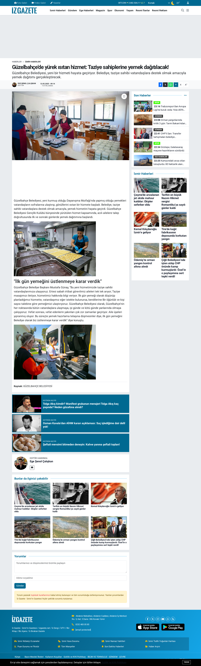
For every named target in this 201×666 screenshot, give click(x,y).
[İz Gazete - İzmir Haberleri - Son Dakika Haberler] (24, 10)
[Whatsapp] (168, 619)
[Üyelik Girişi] (187, 3)
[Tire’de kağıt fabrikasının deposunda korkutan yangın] (32, 526)
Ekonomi (119, 10)
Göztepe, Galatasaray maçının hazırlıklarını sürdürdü (169, 149)
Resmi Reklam (159, 10)
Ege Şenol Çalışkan (41, 461)
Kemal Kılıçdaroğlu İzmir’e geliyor (107, 506)
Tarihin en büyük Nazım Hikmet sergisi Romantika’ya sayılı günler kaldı (69, 509)
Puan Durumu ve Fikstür (28, 646)
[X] (152, 619)
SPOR (157, 102)
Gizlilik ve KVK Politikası (75, 657)
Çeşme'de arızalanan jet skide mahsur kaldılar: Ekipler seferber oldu (30, 509)
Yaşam (129, 10)
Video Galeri (40, 3)
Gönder (20, 585)
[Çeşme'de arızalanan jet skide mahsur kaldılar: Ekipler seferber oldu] (32, 493)
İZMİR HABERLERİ (33, 62)
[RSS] (173, 619)
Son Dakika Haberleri (114, 646)
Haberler (17, 62)
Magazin (100, 10)
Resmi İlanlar (143, 10)
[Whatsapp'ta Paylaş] (170, 84)
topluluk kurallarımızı (41, 595)
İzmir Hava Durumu (70, 641)
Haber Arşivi (154, 646)
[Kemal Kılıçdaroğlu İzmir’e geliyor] (109, 493)
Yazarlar (56, 3)
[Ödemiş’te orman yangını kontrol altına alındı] (71, 526)
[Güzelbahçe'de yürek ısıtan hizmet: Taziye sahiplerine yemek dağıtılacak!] (70, 125)
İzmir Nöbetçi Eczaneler (29, 641)
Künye (17, 657)
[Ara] (182, 10)
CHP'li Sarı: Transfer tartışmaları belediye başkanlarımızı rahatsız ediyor (169, 135)
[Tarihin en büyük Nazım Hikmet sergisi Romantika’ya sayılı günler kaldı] (71, 493)
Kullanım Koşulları (53, 657)
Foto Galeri (22, 3)
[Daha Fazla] (176, 84)
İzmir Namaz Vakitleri (115, 641)
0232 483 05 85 (82, 624)
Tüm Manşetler (68, 646)
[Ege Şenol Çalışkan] (20, 463)
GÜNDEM (158, 116)
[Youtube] (163, 619)
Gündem (72, 10)
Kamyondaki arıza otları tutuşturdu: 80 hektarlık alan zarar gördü (169, 162)
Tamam (186, 662)
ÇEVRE (122, 657)
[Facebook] (147, 619)
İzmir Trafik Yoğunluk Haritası (162, 641)
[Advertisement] (100, 36)
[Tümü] (185, 95)
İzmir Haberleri (58, 10)
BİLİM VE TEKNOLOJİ (97, 657)
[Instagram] (157, 619)
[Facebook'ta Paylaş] (160, 84)
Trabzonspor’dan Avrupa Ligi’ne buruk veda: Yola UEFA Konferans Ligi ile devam (170, 108)
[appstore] (148, 627)
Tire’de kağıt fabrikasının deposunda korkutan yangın (28, 541)
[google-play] (173, 627)
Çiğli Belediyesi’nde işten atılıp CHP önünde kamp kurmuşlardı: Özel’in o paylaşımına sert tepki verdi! (109, 542)
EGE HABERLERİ (161, 157)
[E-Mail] (32, 467)
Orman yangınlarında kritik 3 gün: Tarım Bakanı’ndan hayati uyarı (169, 122)
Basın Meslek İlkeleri (34, 657)
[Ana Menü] (187, 10)
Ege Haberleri (86, 10)
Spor (109, 10)
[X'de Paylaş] (165, 84)
